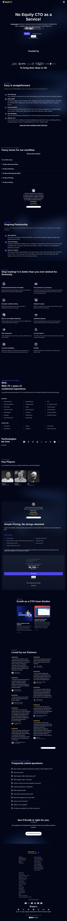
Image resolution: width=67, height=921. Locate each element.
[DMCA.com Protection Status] (33, 918)
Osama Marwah (22, 891)
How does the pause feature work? (23, 794)
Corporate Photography (38, 865)
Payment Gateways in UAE (24, 875)
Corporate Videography (38, 867)
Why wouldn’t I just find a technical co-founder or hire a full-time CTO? (33, 769)
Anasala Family (22, 889)
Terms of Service (22, 858)
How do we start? (18, 772)
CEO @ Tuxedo (33, 515)
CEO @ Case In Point (33, 204)
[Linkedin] (33, 909)
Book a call (33, 585)
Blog (19, 894)
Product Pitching (8, 178)
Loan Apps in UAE (22, 879)
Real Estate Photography (39, 868)
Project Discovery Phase (10, 164)
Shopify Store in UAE (23, 878)
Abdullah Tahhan (22, 892)
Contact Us (21, 862)
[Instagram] (38, 909)
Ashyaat (20, 885)
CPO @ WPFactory (39, 667)
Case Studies (21, 881)
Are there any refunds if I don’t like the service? (27, 808)
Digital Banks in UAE (23, 876)
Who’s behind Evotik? (20, 790)
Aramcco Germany (22, 884)
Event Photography (37, 862)
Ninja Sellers (21, 888)
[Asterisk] (48, 909)
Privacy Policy (22, 860)
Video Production (37, 861)
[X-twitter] (23, 909)
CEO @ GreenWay (39, 700)
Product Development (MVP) (11, 173)
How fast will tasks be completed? (23, 786)
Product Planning (8, 169)
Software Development (38, 860)
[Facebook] (18, 909)
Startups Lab (21, 872)
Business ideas (22, 874)
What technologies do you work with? (24, 797)
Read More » (19, 632)
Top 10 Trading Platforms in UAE (25, 897)
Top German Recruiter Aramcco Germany (40, 620)
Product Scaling (8, 182)
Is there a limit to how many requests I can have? (27, 783)
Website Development (38, 858)
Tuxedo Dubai (21, 887)
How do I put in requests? (21, 801)
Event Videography (37, 864)
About (20, 861)
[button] (33, 165)
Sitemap (21, 857)
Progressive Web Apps (23, 895)
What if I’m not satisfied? (20, 804)
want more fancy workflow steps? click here (33, 125)
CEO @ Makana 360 (39, 716)
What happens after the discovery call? (25, 776)
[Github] (28, 909)
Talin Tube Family (22, 882)
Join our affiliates (37, 870)
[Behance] (43, 909)
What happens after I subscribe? (23, 779)
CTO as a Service (37, 857)
